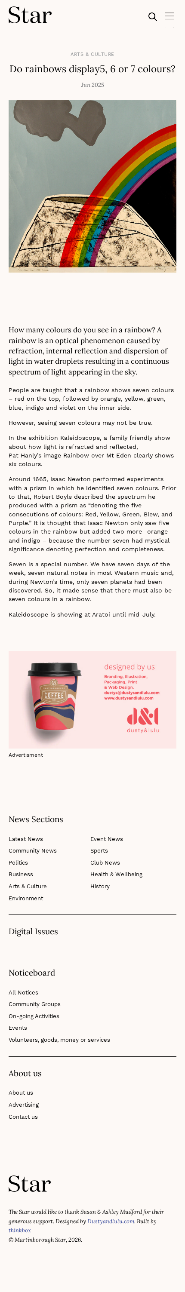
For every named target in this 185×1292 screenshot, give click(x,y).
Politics (18, 862)
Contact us (23, 1117)
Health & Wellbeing (116, 874)
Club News (105, 862)
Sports (99, 850)
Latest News (26, 839)
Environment (26, 898)
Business (21, 874)
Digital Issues (33, 931)
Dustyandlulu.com (110, 1221)
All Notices (23, 992)
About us (21, 1092)
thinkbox (20, 1230)
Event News (106, 839)
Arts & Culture (92, 54)
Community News (33, 850)
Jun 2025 (92, 85)
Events (18, 1028)
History (100, 886)
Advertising (24, 1105)
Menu (169, 19)
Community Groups (35, 1004)
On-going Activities (34, 1016)
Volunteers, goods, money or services (59, 1040)
